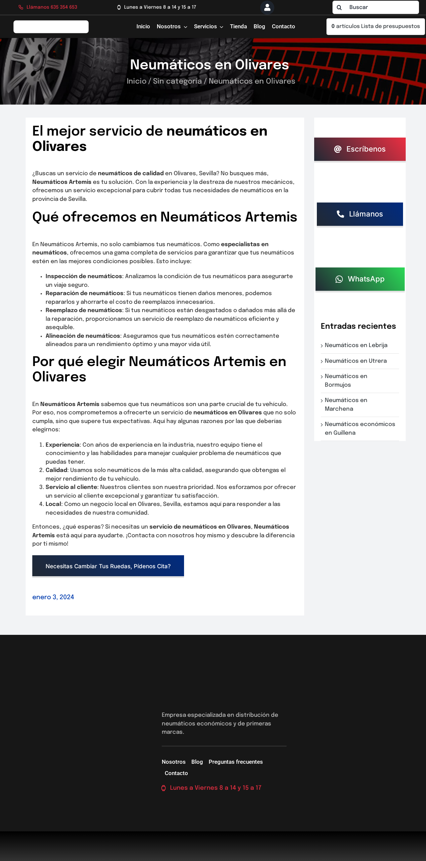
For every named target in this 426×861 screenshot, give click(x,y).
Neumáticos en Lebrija (357, 345)
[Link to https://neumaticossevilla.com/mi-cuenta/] (267, 8)
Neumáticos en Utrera (357, 361)
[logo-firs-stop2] (51, 22)
